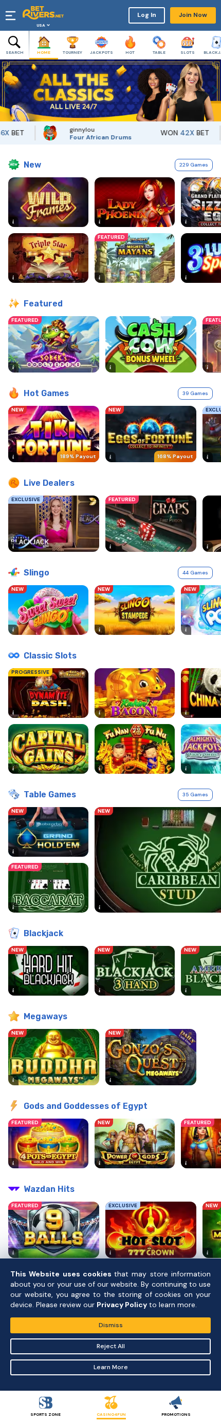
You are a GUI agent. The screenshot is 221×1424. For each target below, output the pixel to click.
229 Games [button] (193, 164)
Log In (146, 15)
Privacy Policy (122, 1304)
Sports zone (45, 1414)
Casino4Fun (111, 1414)
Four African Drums (87, 137)
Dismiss (111, 1325)
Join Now (193, 15)
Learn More (111, 1367)
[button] (7, 90)
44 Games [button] (195, 572)
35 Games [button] (195, 794)
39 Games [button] (195, 393)
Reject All (111, 1346)
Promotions (176, 1414)
